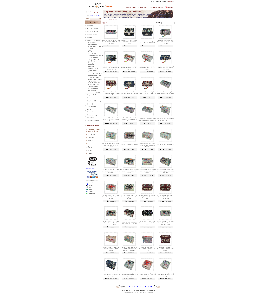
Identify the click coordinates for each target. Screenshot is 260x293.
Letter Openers (93, 77)
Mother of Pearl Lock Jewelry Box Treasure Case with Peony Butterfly (111, 93)
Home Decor (92, 90)
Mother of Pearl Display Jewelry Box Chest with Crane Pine (147, 248)
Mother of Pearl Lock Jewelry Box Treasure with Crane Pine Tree (129, 93)
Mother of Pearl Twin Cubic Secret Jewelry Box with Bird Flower (129, 197)
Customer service (157, 7)
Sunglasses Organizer (95, 46)
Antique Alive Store (94, 13)
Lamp (89, 98)
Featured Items (94, 129)
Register (97, 15)
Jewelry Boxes (93, 86)
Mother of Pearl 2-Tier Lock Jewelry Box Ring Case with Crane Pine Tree (111, 67)
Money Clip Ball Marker (95, 74)
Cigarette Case (93, 68)
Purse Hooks (92, 70)
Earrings (91, 63)
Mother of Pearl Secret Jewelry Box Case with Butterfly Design (111, 145)
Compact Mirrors (93, 85)
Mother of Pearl (93, 41)
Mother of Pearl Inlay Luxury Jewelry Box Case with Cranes (147, 119)
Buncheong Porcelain (92, 116)
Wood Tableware (94, 88)
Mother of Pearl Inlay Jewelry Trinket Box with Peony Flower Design (165, 274)
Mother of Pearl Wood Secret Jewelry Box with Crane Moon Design (147, 197)
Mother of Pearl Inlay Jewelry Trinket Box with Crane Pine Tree (147, 274)
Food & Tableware (91, 105)
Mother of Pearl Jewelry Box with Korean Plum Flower (147, 41)
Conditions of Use (129, 292)
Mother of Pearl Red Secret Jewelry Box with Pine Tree (129, 222)
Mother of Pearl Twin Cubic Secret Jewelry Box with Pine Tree (147, 222)
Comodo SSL (90, 168)
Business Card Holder (95, 79)
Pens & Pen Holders (94, 92)
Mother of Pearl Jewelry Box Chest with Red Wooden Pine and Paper (111, 274)
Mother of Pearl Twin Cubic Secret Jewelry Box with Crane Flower (111, 197)
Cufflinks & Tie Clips (94, 83)
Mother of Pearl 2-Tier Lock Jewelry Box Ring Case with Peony (129, 67)
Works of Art (92, 35)
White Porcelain (93, 120)
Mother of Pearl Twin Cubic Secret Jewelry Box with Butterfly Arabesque (129, 248)
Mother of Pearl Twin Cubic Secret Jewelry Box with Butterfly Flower (111, 222)
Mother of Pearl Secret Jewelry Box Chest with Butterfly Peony (147, 171)
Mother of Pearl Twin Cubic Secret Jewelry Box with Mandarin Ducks (165, 222)
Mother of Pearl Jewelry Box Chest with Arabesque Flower (165, 145)
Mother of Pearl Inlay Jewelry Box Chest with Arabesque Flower (147, 145)
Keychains (91, 72)
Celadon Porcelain (91, 110)
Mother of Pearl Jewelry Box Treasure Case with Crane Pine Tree (147, 93)
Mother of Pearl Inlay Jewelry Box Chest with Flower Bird (129, 145)
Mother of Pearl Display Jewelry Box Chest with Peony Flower (165, 248)
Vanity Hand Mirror (94, 75)
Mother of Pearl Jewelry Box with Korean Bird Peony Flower (129, 41)
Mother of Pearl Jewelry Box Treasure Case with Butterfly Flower (165, 93)
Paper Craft (91, 95)
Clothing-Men (92, 28)
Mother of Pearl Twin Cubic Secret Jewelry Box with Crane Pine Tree (165, 171)
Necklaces (91, 61)
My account (144, 7)
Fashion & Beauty (94, 101)
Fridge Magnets (93, 59)
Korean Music (92, 31)
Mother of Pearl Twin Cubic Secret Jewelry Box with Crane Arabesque (111, 171)
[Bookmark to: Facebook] (91, 192)
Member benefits (131, 7)
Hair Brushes (92, 52)
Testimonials (93, 125)
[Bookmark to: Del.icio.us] (91, 185)
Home (90, 11)
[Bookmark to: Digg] (91, 188)
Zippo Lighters (93, 57)
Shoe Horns (92, 53)
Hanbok (90, 25)
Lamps (90, 50)
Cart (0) (170, 7)
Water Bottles (92, 44)
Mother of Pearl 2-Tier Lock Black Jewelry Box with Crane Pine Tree (165, 41)
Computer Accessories (95, 55)
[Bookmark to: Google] (91, 190)
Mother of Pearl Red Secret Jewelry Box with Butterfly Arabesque (111, 248)
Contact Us (150, 292)
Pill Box (90, 48)
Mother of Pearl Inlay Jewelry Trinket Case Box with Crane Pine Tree (129, 274)
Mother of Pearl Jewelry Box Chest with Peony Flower (165, 119)
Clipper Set (91, 43)
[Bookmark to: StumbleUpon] (91, 194)
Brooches (91, 66)
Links (144, 292)
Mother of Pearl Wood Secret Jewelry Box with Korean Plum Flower (165, 197)
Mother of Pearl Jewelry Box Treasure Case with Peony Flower (129, 119)
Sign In (91, 15)
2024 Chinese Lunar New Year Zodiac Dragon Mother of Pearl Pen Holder (111, 41)
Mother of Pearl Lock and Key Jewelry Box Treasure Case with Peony (165, 67)
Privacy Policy (138, 292)
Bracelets (91, 64)
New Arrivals (93, 131)
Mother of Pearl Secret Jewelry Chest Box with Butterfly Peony (129, 171)
